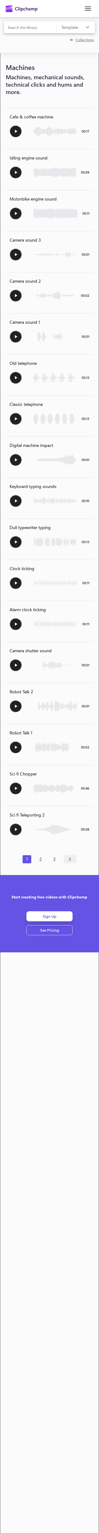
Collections (84, 39)
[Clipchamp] (21, 8)
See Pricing (49, 930)
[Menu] (88, 8)
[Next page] (70, 859)
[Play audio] (16, 131)
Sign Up (49, 916)
